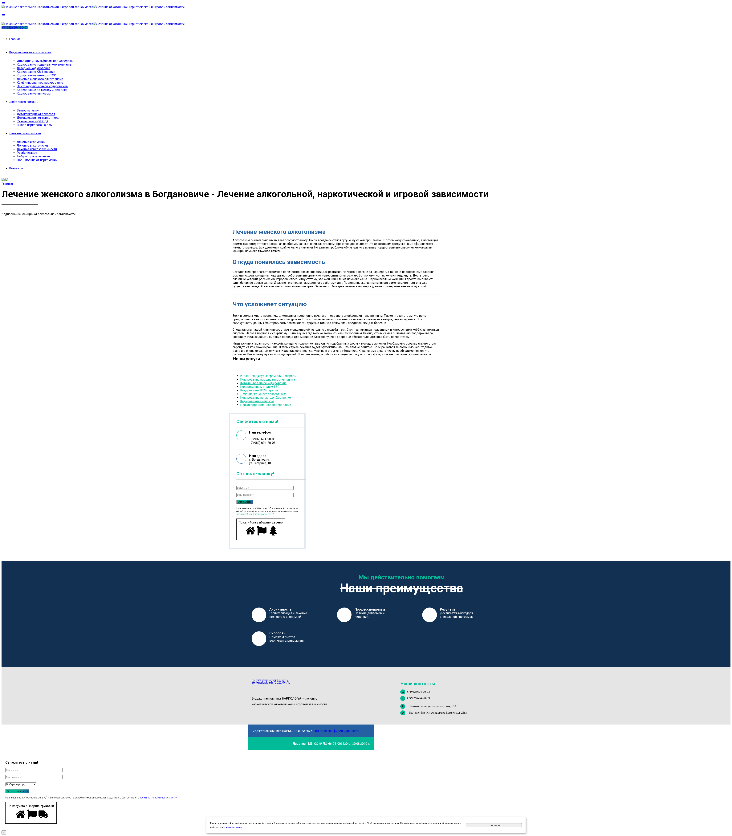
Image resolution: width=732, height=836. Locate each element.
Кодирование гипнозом (34, 93)
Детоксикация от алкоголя (36, 114)
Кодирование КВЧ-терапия (36, 72)
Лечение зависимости (25, 133)
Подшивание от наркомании (37, 160)
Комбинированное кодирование (40, 82)
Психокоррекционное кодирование (42, 86)
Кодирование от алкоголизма (30, 52)
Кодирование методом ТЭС (36, 75)
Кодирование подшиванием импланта (44, 64)
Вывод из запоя (28, 110)
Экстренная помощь (23, 102)
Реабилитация (27, 153)
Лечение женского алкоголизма (40, 79)
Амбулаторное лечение (33, 156)
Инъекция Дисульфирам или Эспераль (45, 61)
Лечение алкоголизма (32, 145)
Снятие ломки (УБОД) (32, 121)
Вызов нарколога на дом (34, 125)
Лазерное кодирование (33, 68)
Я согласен (493, 825)
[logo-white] (271, 686)
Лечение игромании (31, 142)
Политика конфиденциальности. (337, 731)
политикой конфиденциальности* (255, 514)
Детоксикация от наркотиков (38, 117)
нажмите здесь (234, 827)
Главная (14, 39)
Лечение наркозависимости (37, 149)
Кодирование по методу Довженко (42, 90)
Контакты (16, 168)
